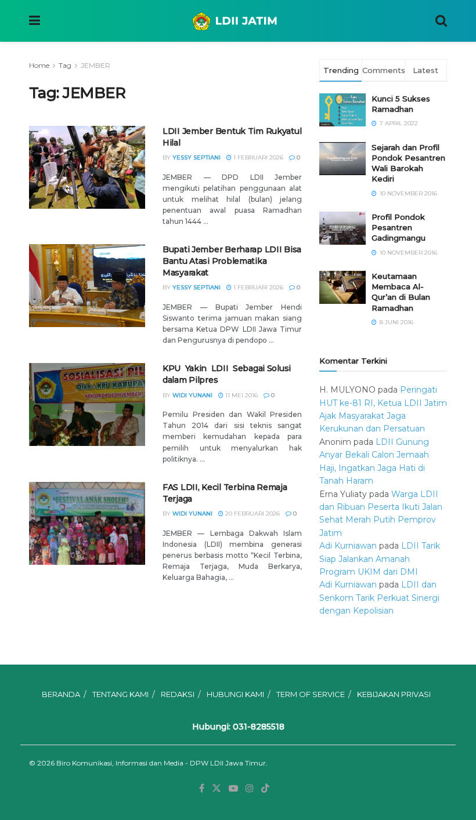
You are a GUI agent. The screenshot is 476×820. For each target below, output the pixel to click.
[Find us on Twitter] (216, 788)
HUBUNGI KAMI (235, 694)
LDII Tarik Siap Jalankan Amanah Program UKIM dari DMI (379, 558)
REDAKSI (177, 694)
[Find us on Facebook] (201, 788)
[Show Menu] (34, 21)
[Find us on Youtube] (233, 788)
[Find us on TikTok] (265, 788)
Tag (65, 65)
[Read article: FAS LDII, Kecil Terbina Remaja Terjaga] (87, 523)
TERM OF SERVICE (310, 694)
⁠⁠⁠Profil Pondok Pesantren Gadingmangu (398, 227)
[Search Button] (441, 21)
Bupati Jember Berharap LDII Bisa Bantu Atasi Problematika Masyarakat (232, 260)
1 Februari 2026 (257, 157)
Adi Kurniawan (348, 545)
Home (39, 65)
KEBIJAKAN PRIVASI (394, 694)
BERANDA (61, 694)
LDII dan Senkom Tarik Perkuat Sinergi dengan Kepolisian (379, 597)
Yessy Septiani (196, 157)
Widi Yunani (192, 395)
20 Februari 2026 (251, 513)
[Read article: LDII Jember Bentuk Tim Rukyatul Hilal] (87, 167)
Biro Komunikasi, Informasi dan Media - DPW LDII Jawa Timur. (162, 763)
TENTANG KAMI (120, 694)
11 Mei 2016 (240, 395)
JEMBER (95, 65)
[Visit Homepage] (238, 20)
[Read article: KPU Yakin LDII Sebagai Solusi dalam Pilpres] (87, 404)
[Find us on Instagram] (250, 788)
